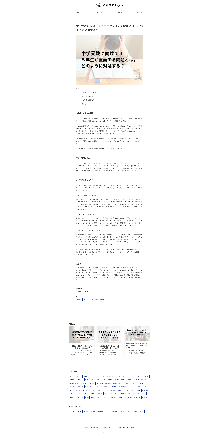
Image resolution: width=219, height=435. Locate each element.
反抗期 (137, 379)
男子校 (73, 394)
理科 (138, 390)
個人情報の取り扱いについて (108, 427)
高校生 (145, 397)
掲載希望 (139, 12)
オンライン (101, 376)
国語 (115, 383)
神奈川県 (91, 394)
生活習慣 (145, 390)
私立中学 (100, 394)
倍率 (98, 379)
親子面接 (136, 394)
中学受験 (119, 12)
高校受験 (99, 12)
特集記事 (123, 411)
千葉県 (130, 379)
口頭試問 (100, 383)
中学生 (73, 379)
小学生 (86, 291)
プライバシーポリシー (123, 427)
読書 (87, 397)
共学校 (110, 379)
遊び (99, 397)
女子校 (73, 386)
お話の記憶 (110, 376)
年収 (144, 386)
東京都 (126, 390)
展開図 (138, 386)
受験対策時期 (74, 383)
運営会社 (133, 427)
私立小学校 (109, 394)
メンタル (87, 299)
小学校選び (123, 386)
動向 (123, 379)
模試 (133, 390)
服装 (120, 390)
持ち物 (105, 390)
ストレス (129, 376)
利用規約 (86, 427)
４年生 (73, 376)
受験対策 (144, 379)
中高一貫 (80, 379)
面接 (130, 397)
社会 (85, 394)
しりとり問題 (120, 376)
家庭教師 (96, 386)
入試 (103, 379)
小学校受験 (114, 386)
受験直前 (92, 383)
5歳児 (86, 376)
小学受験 (104, 386)
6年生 (93, 376)
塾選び (133, 383)
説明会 (81, 397)
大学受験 (79, 12)
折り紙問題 (97, 390)
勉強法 (117, 379)
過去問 (105, 397)
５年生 (79, 299)
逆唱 (93, 397)
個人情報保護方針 (95, 427)
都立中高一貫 (122, 397)
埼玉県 (122, 383)
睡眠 (79, 394)
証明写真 (73, 397)
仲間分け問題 (89, 379)
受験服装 (84, 383)
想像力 (89, 390)
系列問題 (123, 394)
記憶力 (144, 394)
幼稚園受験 (74, 390)
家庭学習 (88, 386)
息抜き (82, 390)
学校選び (80, 386)
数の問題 (113, 390)
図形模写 (108, 383)
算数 (116, 394)
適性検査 (112, 397)
